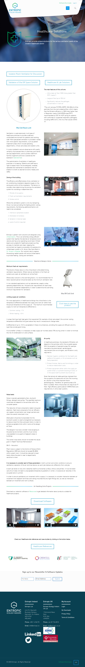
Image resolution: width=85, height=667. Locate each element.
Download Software (42, 501)
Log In (75, 3)
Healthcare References (42, 546)
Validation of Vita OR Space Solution (23, 82)
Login (63, 606)
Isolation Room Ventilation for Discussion (25, 74)
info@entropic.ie (34, 626)
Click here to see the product (67, 304)
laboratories (17, 158)
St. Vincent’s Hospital (13, 251)
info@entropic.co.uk (54, 626)
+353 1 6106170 (34, 622)
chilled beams (11, 237)
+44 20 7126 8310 (53, 622)
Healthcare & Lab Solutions (58, 82)
